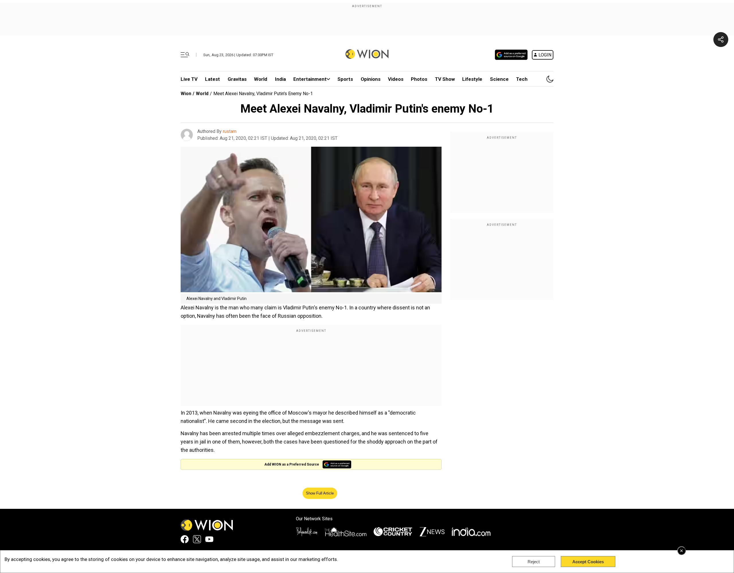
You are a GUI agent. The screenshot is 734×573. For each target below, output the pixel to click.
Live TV (189, 79)
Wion (186, 93)
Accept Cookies (588, 561)
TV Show (445, 79)
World (260, 79)
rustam (230, 131)
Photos (419, 79)
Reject (534, 561)
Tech (522, 79)
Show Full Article (320, 493)
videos (395, 79)
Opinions (370, 79)
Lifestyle (472, 79)
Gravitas (237, 79)
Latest (212, 79)
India (280, 79)
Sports (345, 79)
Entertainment (310, 79)
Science (499, 79)
